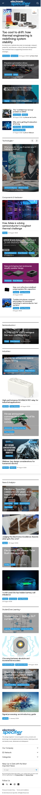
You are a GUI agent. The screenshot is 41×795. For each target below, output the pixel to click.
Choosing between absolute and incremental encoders (15, 659)
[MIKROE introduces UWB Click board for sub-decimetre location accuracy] (20, 247)
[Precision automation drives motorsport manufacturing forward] (20, 69)
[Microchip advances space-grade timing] (20, 365)
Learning (7, 629)
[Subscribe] (37, 770)
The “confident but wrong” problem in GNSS (23, 111)
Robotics (5, 467)
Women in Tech (23, 187)
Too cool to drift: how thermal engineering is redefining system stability (17, 37)
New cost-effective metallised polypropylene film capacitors (24, 288)
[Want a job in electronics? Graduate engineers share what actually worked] (20, 679)
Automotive (8, 74)
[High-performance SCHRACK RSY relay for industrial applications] (20, 388)
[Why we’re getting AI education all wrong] (6, 125)
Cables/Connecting (19, 428)
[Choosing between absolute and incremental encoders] (20, 646)
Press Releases (22, 253)
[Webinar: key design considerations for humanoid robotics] (20, 449)
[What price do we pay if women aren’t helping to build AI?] (20, 168)
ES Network (6, 752)
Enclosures (6, 56)
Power (7, 341)
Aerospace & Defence (11, 370)
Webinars (13, 467)
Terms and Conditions (23, 790)
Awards (7, 101)
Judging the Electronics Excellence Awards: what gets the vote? (20, 538)
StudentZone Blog (27, 127)
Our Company (7, 748)
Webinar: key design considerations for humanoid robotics (18, 462)
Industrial (5, 406)
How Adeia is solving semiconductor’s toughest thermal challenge (16, 226)
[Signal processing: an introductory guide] (20, 702)
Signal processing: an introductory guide (19, 714)
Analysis (5, 599)
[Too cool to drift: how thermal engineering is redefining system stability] (20, 19)
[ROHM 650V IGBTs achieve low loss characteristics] (20, 336)
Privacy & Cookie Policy (8, 790)
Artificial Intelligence (11, 187)
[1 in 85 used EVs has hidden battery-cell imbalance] (20, 580)
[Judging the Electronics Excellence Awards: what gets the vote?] (20, 524)
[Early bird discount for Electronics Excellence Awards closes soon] (20, 94)
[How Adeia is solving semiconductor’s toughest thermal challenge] (20, 210)
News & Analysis (24, 503)
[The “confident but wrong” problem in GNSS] (6, 113)
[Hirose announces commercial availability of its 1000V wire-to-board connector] (20, 423)
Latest (22, 370)
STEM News (16, 127)
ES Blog (7, 564)
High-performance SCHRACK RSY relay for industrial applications (20, 401)
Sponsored (14, 56)
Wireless (24, 114)
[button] (3, 3)
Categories (6, 757)
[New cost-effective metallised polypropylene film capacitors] (6, 290)
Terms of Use (29, 775)
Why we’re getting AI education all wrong (25, 123)
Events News (8, 503)
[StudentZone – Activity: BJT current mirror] (20, 623)
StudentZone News (19, 130)
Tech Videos (8, 507)
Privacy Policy (19, 775)
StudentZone (16, 629)
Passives (16, 292)
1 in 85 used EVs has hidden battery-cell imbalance (18, 594)
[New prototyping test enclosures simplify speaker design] (20, 273)
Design (16, 74)
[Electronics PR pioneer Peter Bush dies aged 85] (20, 557)
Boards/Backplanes (10, 253)
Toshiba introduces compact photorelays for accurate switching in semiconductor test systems (25, 302)
